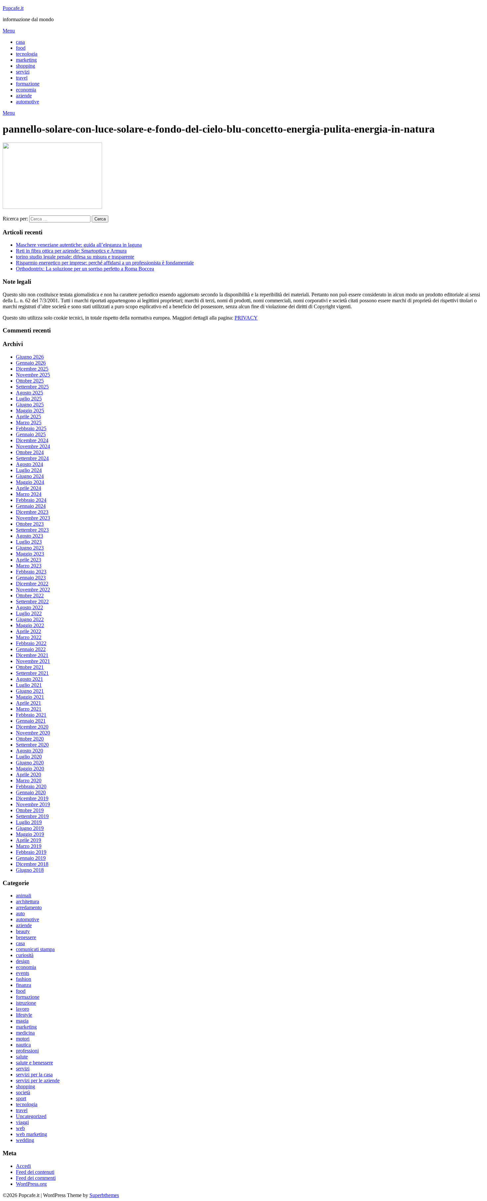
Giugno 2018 (30, 870)
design (22, 961)
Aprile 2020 (28, 774)
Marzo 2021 (28, 709)
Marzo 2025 (28, 422)
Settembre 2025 (32, 387)
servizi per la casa (34, 1074)
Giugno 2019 (30, 828)
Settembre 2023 (32, 530)
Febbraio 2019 (31, 852)
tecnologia (26, 54)
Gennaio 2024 (31, 506)
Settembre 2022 (32, 601)
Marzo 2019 (28, 846)
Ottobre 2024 (30, 452)
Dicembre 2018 (32, 864)
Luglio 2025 (29, 398)
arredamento (29, 907)
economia (26, 89)
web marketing (31, 1134)
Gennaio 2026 (31, 363)
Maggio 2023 (30, 554)
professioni (27, 1050)
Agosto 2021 (29, 679)
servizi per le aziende (38, 1080)
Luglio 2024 (29, 470)
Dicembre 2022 (32, 583)
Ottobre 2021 (30, 667)
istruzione (26, 1003)
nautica (23, 1045)
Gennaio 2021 (31, 721)
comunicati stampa (35, 949)
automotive (27, 101)
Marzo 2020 (28, 780)
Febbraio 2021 (31, 715)
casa (20, 42)
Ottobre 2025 (30, 381)
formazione (27, 84)
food (21, 48)
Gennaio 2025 (31, 434)
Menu (9, 30)
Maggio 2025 (30, 410)
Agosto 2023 (29, 536)
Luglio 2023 (29, 542)
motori (22, 1039)
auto (20, 913)
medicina (25, 1033)
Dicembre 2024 (32, 440)
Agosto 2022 (29, 607)
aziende (24, 95)
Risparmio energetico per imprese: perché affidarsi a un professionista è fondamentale (105, 263)
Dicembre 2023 (32, 512)
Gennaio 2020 (31, 792)
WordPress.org (31, 1184)
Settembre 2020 (32, 745)
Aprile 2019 (28, 840)
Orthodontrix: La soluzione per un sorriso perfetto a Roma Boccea (85, 268)
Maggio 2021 (30, 697)
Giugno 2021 (30, 691)
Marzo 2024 (28, 494)
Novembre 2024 (33, 446)
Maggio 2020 (30, 768)
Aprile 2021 (28, 703)
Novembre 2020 (33, 733)
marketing (26, 60)
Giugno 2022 (30, 619)
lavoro (22, 1009)
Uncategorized (31, 1116)
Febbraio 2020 (31, 786)
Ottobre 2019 (30, 810)
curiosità (24, 955)
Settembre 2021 (32, 673)
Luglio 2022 (29, 613)
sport (21, 1098)
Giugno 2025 (30, 404)
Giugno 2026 (30, 357)
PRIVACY (246, 318)
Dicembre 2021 (32, 655)
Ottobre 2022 (30, 595)
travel (21, 78)
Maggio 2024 (30, 482)
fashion (23, 979)
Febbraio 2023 (31, 571)
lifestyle (24, 1015)
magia (22, 1021)
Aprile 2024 (28, 488)
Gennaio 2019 (31, 858)
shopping (25, 66)
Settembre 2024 (32, 458)
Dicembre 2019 (32, 798)
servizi (22, 72)
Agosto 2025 (29, 392)
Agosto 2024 (29, 464)
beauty (23, 931)
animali (23, 895)
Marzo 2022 (28, 637)
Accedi (23, 1166)
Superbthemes (104, 1195)
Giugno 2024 (30, 476)
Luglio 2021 (29, 685)
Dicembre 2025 (32, 369)
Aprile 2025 (28, 416)
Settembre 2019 (32, 816)
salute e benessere (34, 1062)
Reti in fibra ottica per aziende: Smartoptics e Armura (71, 251)
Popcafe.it (13, 8)
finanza (23, 985)
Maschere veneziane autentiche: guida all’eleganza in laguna (79, 245)
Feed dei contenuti (35, 1172)
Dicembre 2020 (32, 727)
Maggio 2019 (30, 834)
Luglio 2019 (29, 822)
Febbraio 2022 (31, 643)
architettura (27, 901)
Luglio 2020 (29, 756)
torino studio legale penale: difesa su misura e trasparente (75, 257)
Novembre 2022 (33, 589)
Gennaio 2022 (31, 649)
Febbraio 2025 (31, 428)
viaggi (22, 1122)
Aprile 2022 (28, 631)
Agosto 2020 (29, 750)
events (22, 973)
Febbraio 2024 (31, 500)
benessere (26, 937)
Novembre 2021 (33, 661)
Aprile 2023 (28, 560)
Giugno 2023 (30, 548)
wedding (25, 1140)
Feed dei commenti (36, 1178)
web (20, 1128)
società (23, 1092)
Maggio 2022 (30, 625)
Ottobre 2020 (30, 739)
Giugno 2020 (30, 762)
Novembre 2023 (33, 518)
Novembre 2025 (33, 375)
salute (22, 1056)
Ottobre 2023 (30, 524)
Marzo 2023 (28, 566)
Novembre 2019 (33, 804)
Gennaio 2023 (31, 577)
